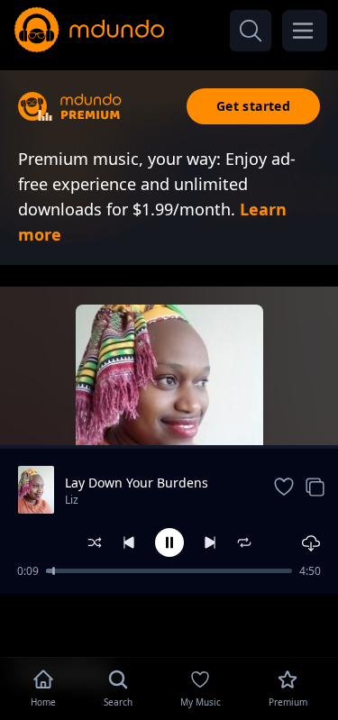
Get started (253, 105)
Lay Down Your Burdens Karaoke (136, 483)
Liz (71, 499)
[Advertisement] (169, 623)
